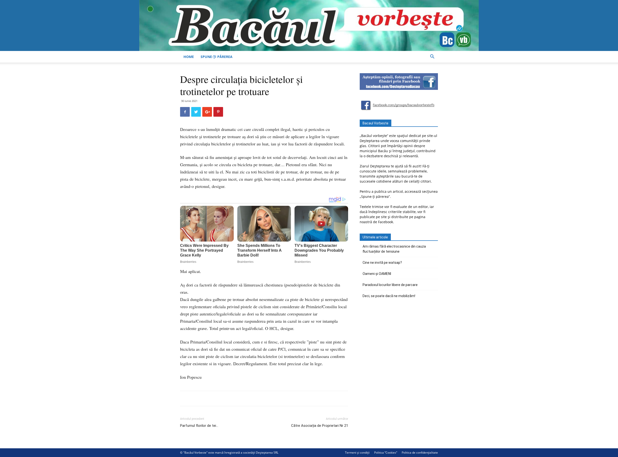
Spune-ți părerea (216, 56)
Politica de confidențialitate (420, 452)
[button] (432, 57)
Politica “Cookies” (385, 452)
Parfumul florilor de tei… (199, 425)
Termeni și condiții (357, 452)
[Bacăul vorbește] (309, 25)
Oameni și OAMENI (377, 274)
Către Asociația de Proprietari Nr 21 (319, 425)
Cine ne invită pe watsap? (382, 262)
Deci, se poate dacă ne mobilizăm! (389, 296)
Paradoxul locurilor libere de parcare (390, 285)
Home (188, 56)
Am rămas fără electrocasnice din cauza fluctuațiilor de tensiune (394, 248)
